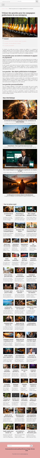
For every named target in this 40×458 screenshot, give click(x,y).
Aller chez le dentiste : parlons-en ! (20, 292)
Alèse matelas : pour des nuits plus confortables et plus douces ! (8, 277)
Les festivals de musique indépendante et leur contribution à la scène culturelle (20, 121)
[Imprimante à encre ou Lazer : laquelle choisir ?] (24, 240)
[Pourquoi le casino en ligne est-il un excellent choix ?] (33, 380)
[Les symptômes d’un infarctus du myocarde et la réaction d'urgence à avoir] (31, 410)
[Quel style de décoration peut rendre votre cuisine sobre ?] (31, 426)
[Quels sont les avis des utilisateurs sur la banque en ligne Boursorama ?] (7, 240)
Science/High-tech (26, 449)
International (15, 449)
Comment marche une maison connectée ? (31, 292)
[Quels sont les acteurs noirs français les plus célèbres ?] (24, 395)
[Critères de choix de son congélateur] (31, 302)
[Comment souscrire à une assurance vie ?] (33, 255)
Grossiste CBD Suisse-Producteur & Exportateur (20, 232)
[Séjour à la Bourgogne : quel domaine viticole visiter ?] (33, 395)
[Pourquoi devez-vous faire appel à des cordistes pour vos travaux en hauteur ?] (31, 335)
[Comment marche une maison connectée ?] (31, 286)
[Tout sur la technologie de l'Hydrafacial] (31, 351)
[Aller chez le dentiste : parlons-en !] (20, 286)
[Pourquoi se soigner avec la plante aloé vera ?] (7, 395)
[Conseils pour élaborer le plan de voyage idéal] (24, 380)
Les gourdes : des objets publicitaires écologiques (12, 43)
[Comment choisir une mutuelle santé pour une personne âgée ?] (20, 302)
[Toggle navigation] (3, 5)
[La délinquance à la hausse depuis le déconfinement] (20, 184)
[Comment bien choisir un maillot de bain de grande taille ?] (8, 318)
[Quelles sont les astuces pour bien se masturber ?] (15, 395)
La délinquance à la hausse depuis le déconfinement (20, 195)
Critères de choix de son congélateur (32, 308)
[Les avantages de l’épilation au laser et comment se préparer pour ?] (33, 240)
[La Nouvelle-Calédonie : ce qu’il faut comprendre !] (8, 302)
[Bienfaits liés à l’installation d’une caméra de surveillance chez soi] (20, 410)
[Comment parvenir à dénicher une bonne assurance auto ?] (15, 366)
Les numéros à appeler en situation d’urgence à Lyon (20, 433)
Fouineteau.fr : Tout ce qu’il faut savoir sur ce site (20, 145)
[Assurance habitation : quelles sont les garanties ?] (15, 240)
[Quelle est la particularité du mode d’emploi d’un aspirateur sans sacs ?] (8, 410)
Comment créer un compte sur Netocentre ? (33, 372)
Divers (7, 8)
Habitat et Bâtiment (20, 455)
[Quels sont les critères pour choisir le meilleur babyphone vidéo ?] (20, 335)
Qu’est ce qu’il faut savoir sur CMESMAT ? (24, 261)
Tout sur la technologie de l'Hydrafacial (31, 357)
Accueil (3, 8)
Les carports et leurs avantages (20, 356)
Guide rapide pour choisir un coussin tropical (8, 432)
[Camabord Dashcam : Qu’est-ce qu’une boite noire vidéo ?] (31, 270)
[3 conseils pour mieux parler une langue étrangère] (7, 380)
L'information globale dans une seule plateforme (32, 324)
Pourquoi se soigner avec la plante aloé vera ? (7, 401)
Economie (8, 449)
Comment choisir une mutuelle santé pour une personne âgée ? (20, 309)
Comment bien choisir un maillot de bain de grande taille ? (8, 325)
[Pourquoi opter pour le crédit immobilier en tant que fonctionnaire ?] (8, 286)
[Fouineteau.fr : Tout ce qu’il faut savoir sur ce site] (20, 135)
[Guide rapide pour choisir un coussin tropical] (8, 426)
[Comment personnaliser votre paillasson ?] (20, 270)
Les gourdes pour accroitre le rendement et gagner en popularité (15, 41)
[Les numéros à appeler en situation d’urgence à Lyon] (20, 426)
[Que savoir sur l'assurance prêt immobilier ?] (24, 366)
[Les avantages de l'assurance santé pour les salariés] (31, 225)
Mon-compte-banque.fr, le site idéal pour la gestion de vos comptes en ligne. (20, 170)
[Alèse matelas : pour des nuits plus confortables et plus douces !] (8, 270)
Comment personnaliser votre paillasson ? (20, 276)
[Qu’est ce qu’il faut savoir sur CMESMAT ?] (24, 255)
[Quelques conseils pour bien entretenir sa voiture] (15, 380)
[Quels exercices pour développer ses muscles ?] (7, 255)
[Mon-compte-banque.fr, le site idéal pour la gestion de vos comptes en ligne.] (20, 159)
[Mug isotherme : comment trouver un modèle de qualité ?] (15, 255)
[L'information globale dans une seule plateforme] (31, 318)
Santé (20, 449)
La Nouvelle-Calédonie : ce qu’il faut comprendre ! (8, 309)
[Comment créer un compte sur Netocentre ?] (33, 366)
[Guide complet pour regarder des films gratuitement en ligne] (8, 351)
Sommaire (6, 39)
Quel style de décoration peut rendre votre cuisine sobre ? (31, 433)
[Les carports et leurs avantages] (20, 351)
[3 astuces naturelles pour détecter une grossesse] (7, 366)
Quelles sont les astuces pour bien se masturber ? (15, 401)
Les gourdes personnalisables (9, 45)
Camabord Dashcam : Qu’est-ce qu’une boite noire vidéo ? (32, 277)
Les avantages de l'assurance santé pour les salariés (32, 231)
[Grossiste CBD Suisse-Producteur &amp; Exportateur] (20, 225)
